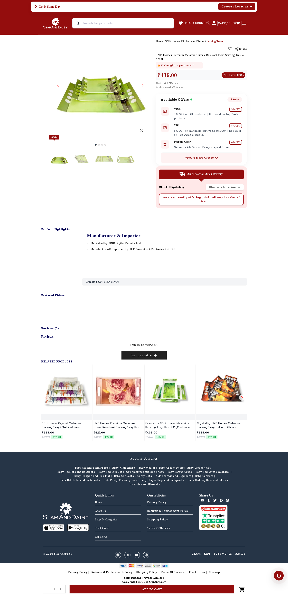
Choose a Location (234, 6)
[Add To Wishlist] (230, 49)
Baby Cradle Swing (171, 467)
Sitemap (214, 572)
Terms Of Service (158, 528)
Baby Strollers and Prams (92, 467)
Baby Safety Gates (180, 472)
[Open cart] (242, 589)
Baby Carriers (204, 476)
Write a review (141, 355)
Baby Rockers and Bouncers (76, 472)
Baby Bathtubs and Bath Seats (80, 480)
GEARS (196, 553)
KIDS (207, 553)
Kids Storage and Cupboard (173, 476)
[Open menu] (244, 23)
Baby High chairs (123, 467)
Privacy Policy (157, 502)
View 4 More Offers (199, 157)
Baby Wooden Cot (199, 467)
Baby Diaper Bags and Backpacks (162, 480)
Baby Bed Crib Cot (110, 472)
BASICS (240, 553)
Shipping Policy (157, 519)
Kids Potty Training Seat (120, 480)
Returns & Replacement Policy (167, 511)
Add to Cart (152, 589)
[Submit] (77, 23)
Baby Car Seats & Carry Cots (133, 476)
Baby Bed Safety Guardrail (213, 472)
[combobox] (123, 23)
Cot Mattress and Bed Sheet (145, 472)
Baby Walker (147, 467)
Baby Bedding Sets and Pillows (208, 480)
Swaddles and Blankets (145, 484)
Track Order (197, 572)
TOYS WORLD (223, 553)
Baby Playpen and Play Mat (92, 476)
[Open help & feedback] (279, 575)
